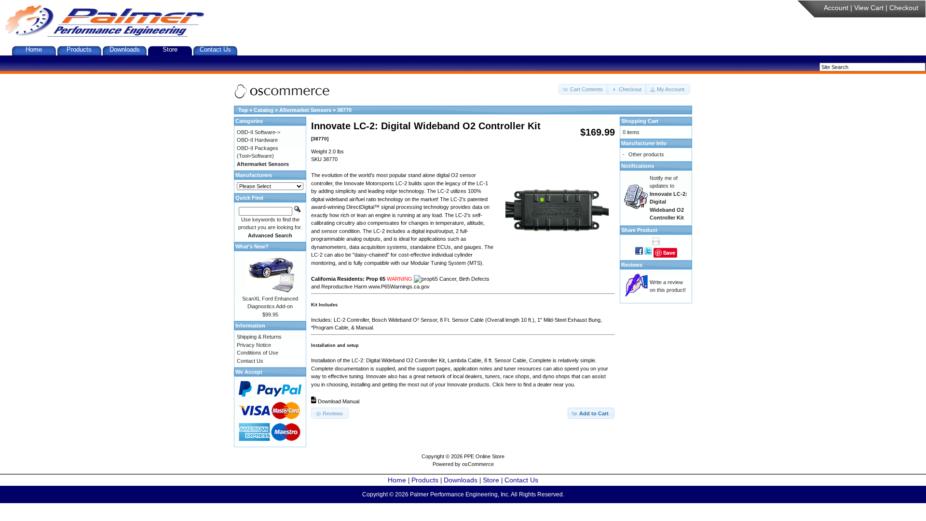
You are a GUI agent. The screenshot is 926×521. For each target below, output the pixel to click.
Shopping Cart (639, 121)
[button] (583, 89)
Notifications (637, 166)
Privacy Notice (254, 345)
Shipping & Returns (259, 337)
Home (34, 49)
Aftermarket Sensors (305, 110)
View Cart (869, 8)
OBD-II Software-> (258, 132)
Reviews (631, 265)
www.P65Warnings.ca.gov (399, 286)
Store (170, 49)
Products (79, 49)
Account (836, 8)
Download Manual (338, 401)
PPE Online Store (484, 456)
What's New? (252, 246)
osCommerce (478, 464)
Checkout (903, 8)
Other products (646, 154)
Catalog (263, 110)
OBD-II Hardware (257, 140)
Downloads (124, 49)
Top (243, 110)
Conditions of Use (257, 353)
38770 (344, 110)
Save (669, 252)
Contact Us (215, 49)
